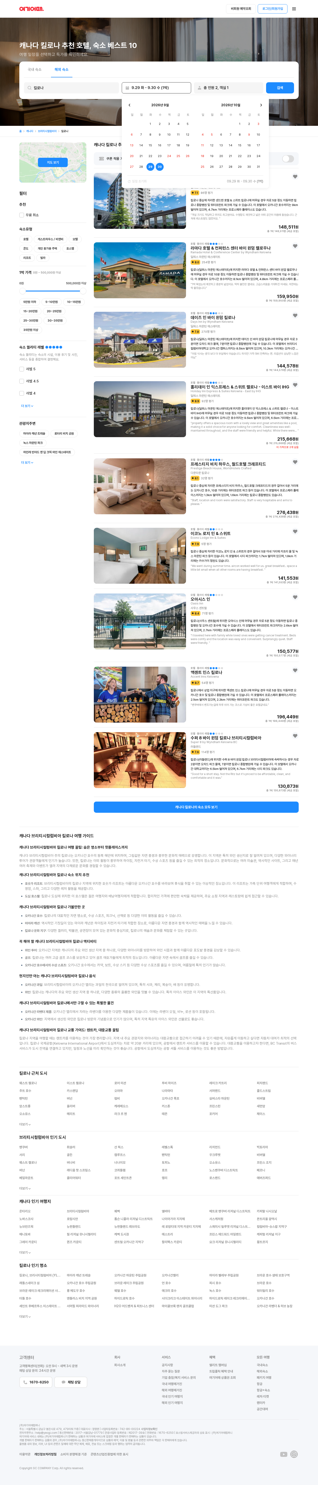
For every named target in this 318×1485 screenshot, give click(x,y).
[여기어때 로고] (31, 9)
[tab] (34, 69)
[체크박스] (21, 215)
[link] (20, 131)
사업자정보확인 (149, 1429)
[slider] (22, 291)
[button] (294, 9)
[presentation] (71, 87)
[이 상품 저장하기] (295, 176)
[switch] (288, 158)
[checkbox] (29, 216)
